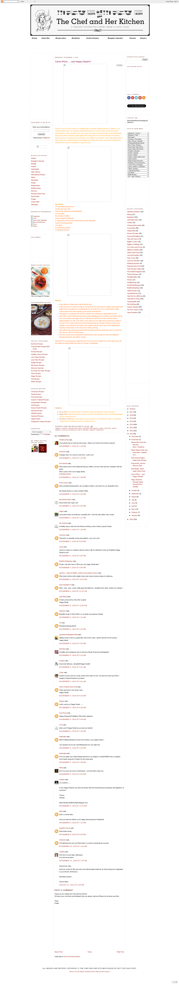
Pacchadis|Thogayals (134, 271)
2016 (131, 415)
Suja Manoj (63, 596)
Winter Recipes (36, 381)
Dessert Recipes (75, 428)
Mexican (34, 191)
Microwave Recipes (38, 365)
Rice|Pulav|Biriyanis (134, 285)
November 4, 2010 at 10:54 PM (73, 579)
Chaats (129, 222)
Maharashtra (35, 185)
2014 (131, 421)
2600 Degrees (106, 971)
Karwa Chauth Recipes (39, 408)
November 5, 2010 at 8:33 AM (72, 696)
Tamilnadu (34, 204)
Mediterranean (36, 188)
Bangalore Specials (37, 161)
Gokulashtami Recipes (39, 402)
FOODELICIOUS (65, 474)
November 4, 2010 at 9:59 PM (72, 567)
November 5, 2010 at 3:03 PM (72, 748)
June (133, 503)
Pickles (129, 280)
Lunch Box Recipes (37, 360)
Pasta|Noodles (132, 277)
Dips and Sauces (133, 239)
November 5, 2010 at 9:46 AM (72, 719)
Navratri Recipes (36, 411)
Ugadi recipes (35, 419)
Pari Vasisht (63, 463)
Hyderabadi (35, 169)
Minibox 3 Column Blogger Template (79, 971)
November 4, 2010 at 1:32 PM (72, 458)
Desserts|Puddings (90, 428)
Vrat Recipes (35, 379)
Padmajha (62, 736)
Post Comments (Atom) (72, 956)
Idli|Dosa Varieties (133, 250)
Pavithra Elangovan (65, 561)
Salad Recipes (132, 291)
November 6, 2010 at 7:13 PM (72, 823)
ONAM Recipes (36, 413)
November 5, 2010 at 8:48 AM (72, 707)
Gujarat (33, 166)
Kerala (33, 183)
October (134, 490)
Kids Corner (131, 258)
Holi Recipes (35, 405)
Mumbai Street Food (38, 194)
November (135, 439)
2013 (131, 424)
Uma (61, 725)
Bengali (33, 164)
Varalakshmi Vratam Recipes (41, 421)
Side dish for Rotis (133, 299)
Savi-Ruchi (63, 713)
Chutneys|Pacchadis (134, 225)
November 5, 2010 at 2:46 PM (72, 731)
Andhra (33, 158)
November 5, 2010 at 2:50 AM (72, 643)
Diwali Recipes (36, 394)
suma (61, 547)
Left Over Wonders (133, 261)
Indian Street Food (133, 252)
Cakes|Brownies (132, 220)
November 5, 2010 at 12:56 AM (73, 605)
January (134, 515)
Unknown (62, 451)
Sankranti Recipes (37, 416)
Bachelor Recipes (37, 344)
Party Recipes (36, 373)
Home (90, 952)
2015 (131, 418)
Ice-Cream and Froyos (135, 247)
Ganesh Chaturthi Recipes (40, 400)
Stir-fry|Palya (131, 304)
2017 (131, 412)
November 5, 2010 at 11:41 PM (73, 806)
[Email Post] (91, 426)
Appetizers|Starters (133, 211)
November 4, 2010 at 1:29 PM (72, 446)
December (135, 436)
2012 (131, 427)
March (133, 509)
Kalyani (61, 701)
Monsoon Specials (37, 368)
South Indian (35, 202)
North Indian (35, 196)
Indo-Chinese (35, 172)
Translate (47, 434)
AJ (60, 623)
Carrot (64, 428)
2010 (131, 434)
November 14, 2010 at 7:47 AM (73, 860)
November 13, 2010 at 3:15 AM (73, 846)
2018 (131, 409)
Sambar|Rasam (132, 293)
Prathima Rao (64, 440)
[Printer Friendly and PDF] (119, 66)
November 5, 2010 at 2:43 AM (72, 629)
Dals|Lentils (131, 231)
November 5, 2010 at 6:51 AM (72, 681)
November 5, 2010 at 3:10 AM (72, 655)
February (134, 512)
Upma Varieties (132, 312)
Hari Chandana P (65, 585)
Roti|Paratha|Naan (133, 288)
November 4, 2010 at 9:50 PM (72, 556)
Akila (61, 811)
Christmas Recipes (37, 391)
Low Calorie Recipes (38, 357)
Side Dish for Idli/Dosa (134, 296)
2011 (131, 431)
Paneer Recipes (132, 274)
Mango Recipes (36, 362)
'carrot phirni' (100, 138)
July (133, 500)
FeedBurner (46, 138)
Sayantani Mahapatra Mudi (68, 634)
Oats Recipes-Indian (134, 269)
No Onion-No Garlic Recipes (40, 371)
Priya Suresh (63, 483)
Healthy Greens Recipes (39, 354)
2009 (131, 519)
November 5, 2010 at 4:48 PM (72, 762)
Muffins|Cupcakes (133, 263)
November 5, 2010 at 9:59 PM (72, 774)
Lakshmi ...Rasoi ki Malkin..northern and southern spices (78, 573)
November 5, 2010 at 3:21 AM (72, 667)
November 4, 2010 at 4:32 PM (72, 494)
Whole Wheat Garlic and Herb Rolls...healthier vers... (139, 452)
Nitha (61, 768)
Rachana (62, 649)
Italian (33, 177)
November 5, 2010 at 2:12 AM (72, 617)
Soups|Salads (132, 301)
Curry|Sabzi (131, 228)
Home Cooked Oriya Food (68, 687)
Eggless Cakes (132, 241)
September (135, 493)
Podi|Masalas (131, 282)
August (134, 497)
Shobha (61, 852)
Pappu (61, 511)
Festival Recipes (36, 351)
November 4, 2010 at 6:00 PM (72, 506)
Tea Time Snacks (133, 309)
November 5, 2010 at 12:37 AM (73, 591)
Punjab (33, 199)
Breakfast (130, 217)
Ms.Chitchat (63, 523)
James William (96, 971)
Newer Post (59, 952)
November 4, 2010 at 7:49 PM (72, 529)
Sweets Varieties (97, 430)
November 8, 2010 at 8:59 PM (72, 834)
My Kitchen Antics (65, 499)
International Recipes (38, 174)
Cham (61, 672)
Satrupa (62, 779)
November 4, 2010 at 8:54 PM (72, 541)
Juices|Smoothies (133, 255)
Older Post (120, 952)
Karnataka (34, 180)
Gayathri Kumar (64, 828)
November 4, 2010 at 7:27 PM (72, 518)
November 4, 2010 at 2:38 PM (72, 477)
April (133, 506)
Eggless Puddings (69, 430)
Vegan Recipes (36, 376)
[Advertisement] (89, 46)
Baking (129, 214)
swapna (62, 661)
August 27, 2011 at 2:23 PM (71, 885)
